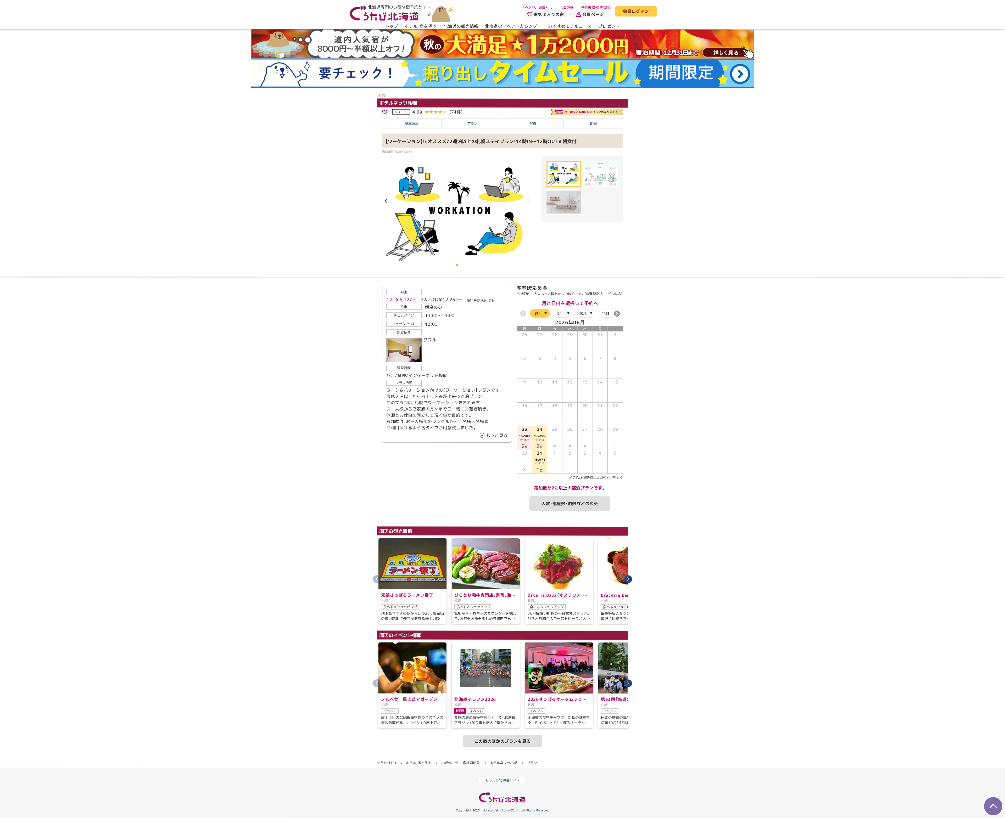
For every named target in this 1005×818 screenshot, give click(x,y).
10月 (583, 313)
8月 (537, 313)
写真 (532, 123)
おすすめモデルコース (569, 26)
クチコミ (401, 111)
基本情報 (411, 123)
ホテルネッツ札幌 (398, 103)
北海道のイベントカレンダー (513, 26)
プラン (472, 123)
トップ (391, 26)
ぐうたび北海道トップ (502, 780)
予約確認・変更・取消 (596, 7)
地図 (593, 123)
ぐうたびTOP (387, 762)
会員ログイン (636, 11)
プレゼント (609, 26)
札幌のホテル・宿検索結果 (460, 762)
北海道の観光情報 (461, 26)
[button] (529, 201)
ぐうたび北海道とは (536, 7)
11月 (605, 313)
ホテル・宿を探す (421, 26)
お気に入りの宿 (549, 14)
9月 (560, 313)
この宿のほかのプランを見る (502, 741)
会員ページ (593, 14)
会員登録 (566, 7)
